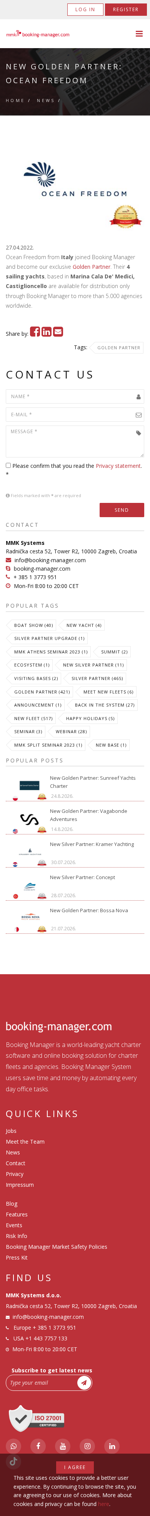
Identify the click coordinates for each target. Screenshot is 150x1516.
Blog (11, 1203)
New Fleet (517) (33, 718)
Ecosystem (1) (32, 665)
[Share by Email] (58, 333)
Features (17, 1214)
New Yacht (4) (84, 625)
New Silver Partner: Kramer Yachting (92, 844)
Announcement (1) (38, 705)
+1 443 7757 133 (46, 1338)
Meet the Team (25, 1141)
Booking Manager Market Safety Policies (56, 1246)
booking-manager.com (42, 568)
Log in (85, 9)
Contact (15, 1163)
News (46, 100)
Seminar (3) (28, 731)
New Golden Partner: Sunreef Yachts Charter (93, 781)
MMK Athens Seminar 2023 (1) (51, 652)
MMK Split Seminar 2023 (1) (48, 745)
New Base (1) (111, 745)
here (103, 1504)
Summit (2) (114, 652)
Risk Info (16, 1236)
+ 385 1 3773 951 (35, 577)
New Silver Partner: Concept (82, 877)
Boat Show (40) (33, 625)
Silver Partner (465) (97, 678)
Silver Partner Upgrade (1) (49, 638)
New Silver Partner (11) (93, 665)
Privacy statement (118, 465)
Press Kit (17, 1257)
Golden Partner (91, 266)
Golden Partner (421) (42, 692)
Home (15, 100)
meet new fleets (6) (108, 692)
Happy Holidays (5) (90, 718)
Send (122, 510)
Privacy (14, 1174)
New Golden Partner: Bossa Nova (89, 910)
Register (126, 9)
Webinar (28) (71, 731)
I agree (75, 1467)
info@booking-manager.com (50, 560)
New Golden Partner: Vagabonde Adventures (88, 814)
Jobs (11, 1130)
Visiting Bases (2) (36, 678)
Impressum (20, 1184)
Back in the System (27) (105, 705)
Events (14, 1225)
